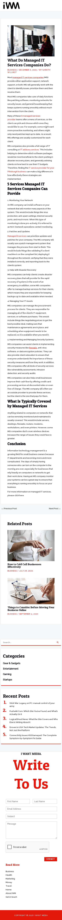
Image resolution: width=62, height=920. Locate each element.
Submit (50, 859)
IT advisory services (29, 149)
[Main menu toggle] (56, 5)
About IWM (11, 893)
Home (9, 889)
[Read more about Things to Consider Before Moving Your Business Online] (30, 591)
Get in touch (11, 897)
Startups (7, 679)
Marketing (10, 879)
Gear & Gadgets (11, 663)
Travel (9, 886)
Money (9, 882)
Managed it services (16, 236)
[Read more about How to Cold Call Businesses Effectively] (30, 545)
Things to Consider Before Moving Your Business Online (30, 609)
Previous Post (9, 509)
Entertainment (10, 668)
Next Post (55, 509)
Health (9, 875)
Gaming (7, 674)
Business (12, 70)
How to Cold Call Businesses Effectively (24, 565)
